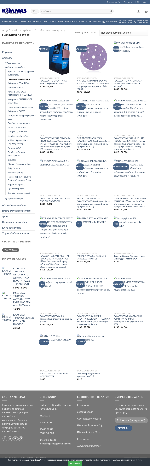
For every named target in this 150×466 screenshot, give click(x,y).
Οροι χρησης (41, 457)
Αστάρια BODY (15, 148)
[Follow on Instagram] (10, 438)
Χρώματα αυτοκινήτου (50, 30)
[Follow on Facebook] (4, 438)
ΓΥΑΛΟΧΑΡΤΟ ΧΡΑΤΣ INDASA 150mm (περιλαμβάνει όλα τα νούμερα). (128, 83)
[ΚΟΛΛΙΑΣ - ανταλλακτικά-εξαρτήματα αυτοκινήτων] (14, 11)
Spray (36, 21)
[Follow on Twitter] (15, 438)
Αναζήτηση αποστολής (89, 445)
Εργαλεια (94, 21)
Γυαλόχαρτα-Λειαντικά (19, 79)
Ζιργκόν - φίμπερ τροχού (19, 193)
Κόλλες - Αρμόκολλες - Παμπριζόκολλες (18, 142)
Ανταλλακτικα (9, 21)
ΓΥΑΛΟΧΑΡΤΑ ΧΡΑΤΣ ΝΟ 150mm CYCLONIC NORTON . (55, 199)
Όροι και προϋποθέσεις (89, 418)
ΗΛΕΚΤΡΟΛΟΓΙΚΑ (66, 21)
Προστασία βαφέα (16, 188)
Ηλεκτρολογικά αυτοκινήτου (16, 210)
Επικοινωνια (27, 457)
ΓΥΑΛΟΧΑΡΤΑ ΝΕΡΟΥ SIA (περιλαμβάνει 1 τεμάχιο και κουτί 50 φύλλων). (56, 319)
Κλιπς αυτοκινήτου (11, 227)
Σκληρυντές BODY (16, 111)
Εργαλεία (7, 52)
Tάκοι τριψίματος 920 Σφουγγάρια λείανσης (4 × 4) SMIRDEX (129, 257)
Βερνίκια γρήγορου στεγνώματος (16, 154)
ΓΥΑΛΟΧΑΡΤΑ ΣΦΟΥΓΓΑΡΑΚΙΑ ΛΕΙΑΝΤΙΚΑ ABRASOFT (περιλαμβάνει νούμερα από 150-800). (129, 320)
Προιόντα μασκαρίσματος (19, 123)
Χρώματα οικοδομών (14, 198)
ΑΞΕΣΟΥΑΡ (49, 21)
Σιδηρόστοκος (14, 168)
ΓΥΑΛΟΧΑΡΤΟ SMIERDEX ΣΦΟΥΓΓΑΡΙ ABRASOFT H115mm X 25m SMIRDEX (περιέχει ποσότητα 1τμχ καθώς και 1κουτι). (93, 320)
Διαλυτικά (12, 159)
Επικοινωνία (128, 2)
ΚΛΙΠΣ (82, 21)
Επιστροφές (83, 439)
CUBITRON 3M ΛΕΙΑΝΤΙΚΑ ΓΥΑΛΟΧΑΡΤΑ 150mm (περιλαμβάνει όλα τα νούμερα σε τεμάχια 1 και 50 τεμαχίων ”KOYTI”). (93, 142)
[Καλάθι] (146, 11)
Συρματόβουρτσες (16, 184)
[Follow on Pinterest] (20, 438)
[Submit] (110, 11)
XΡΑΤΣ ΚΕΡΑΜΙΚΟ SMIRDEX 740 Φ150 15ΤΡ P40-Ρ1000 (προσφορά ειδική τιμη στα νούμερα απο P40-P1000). (93, 84)
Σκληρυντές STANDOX (18, 83)
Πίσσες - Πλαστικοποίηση (19, 164)
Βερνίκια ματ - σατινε (17, 127)
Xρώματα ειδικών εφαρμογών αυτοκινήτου (21, 73)
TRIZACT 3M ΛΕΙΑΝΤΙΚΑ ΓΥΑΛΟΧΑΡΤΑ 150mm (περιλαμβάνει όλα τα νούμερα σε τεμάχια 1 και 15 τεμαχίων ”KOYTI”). (93, 202)
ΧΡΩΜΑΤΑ (24, 21)
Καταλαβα (75, 463)
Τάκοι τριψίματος (15, 172)
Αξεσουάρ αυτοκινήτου (14, 205)
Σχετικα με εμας (10, 457)
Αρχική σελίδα (10, 30)
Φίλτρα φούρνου (12, 63)
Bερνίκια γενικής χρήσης (19, 136)
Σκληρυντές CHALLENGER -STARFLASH (20, 101)
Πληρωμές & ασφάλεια (88, 432)
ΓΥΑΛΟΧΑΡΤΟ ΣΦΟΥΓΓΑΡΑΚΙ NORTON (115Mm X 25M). (53, 82)
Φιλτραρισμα (10, 250)
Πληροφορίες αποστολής (90, 425)
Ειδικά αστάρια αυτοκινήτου (20, 107)
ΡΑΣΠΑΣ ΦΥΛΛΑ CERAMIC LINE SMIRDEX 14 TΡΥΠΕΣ (91, 257)
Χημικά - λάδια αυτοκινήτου (16, 233)
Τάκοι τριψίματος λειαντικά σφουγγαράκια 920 (88, 375)
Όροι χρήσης (142, 2)
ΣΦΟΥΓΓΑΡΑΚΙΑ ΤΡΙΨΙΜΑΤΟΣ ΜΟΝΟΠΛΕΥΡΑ (54, 375)
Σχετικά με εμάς (113, 2)
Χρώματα (27, 30)
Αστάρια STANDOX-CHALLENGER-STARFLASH (20, 93)
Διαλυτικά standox (16, 87)
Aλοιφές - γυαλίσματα (17, 131)
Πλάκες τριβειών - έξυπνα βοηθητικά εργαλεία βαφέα (19, 178)
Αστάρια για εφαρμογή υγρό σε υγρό (21, 117)
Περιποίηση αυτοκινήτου (15, 222)
